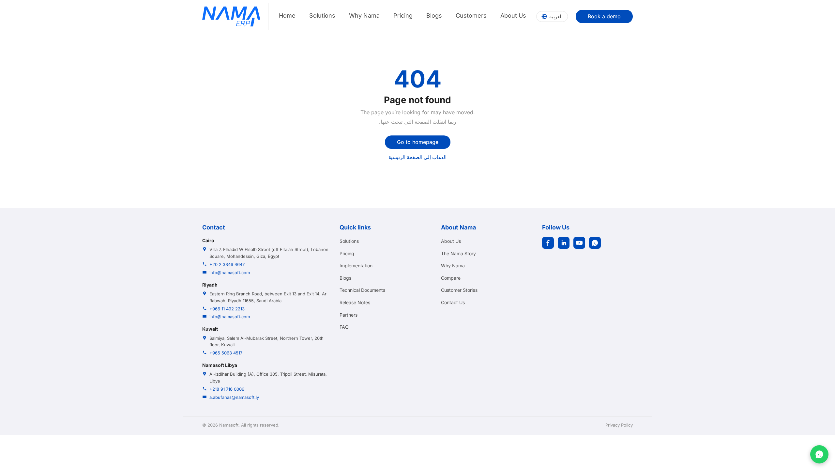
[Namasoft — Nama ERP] (231, 16)
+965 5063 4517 (225, 352)
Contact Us (453, 302)
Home (287, 15)
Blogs (434, 15)
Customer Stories (459, 290)
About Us (513, 15)
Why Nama (364, 15)
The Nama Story (458, 253)
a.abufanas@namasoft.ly (234, 397)
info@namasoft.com (229, 272)
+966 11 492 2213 (227, 308)
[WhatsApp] (595, 243)
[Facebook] (548, 243)
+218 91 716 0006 (226, 389)
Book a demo (604, 16)
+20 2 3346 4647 (227, 264)
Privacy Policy (619, 425)
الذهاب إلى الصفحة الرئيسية (417, 157)
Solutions (322, 15)
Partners (348, 315)
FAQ (344, 327)
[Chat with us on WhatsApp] (819, 454)
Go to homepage (417, 142)
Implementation (356, 265)
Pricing (403, 15)
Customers (471, 15)
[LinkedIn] (563, 243)
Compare (451, 278)
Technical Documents (362, 290)
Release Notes (355, 302)
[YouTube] (579, 243)
